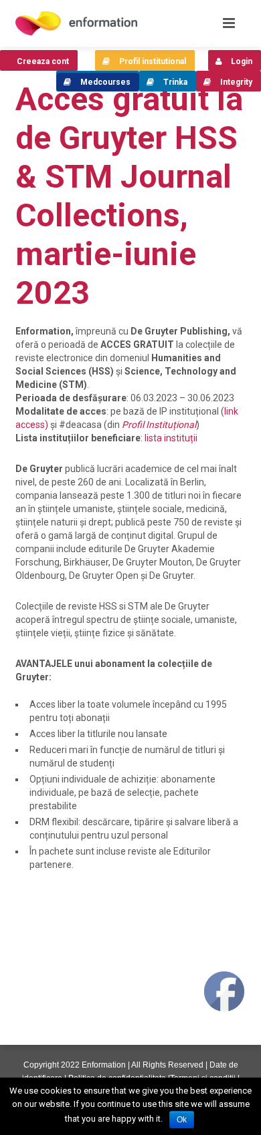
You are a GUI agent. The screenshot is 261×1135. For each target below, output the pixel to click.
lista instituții (171, 438)
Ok (182, 1119)
